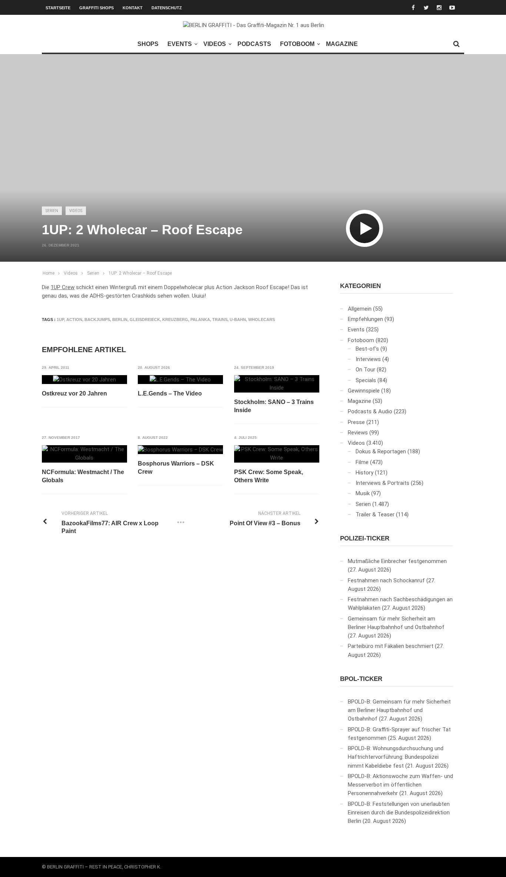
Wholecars (261, 319)
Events (179, 44)
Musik (363, 493)
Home (48, 273)
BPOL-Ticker (361, 678)
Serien (52, 211)
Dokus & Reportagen (381, 451)
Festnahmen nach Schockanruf (386, 580)
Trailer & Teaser (375, 514)
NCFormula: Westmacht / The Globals (83, 476)
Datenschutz (167, 8)
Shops (148, 44)
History (364, 472)
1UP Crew (62, 287)
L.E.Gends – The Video (170, 393)
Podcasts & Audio (370, 411)
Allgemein (360, 308)
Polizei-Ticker (364, 538)
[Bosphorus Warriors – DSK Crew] (180, 449)
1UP (60, 319)
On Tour (365, 369)
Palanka (200, 319)
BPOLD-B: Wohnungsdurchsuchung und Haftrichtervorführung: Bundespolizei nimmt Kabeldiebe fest (395, 757)
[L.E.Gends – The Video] (180, 379)
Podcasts (254, 44)
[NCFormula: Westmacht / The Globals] (84, 454)
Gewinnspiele (364, 390)
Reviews (358, 432)
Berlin (119, 319)
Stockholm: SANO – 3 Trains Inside (274, 406)
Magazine (342, 44)
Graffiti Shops (96, 8)
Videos (214, 44)
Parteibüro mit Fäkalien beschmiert (390, 646)
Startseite (58, 8)
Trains (219, 319)
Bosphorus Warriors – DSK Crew (176, 467)
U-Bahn (238, 319)
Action (74, 319)
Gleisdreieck (145, 319)
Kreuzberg (175, 319)
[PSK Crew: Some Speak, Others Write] (276, 454)
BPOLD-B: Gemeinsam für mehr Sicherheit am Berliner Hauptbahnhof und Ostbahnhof (399, 710)
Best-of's (367, 348)
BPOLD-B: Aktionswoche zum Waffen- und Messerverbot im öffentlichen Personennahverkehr (400, 785)
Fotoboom (297, 44)
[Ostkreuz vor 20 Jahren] (84, 379)
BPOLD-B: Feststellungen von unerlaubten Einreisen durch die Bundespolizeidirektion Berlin (399, 813)
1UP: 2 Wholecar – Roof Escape (140, 273)
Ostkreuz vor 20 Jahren (74, 393)
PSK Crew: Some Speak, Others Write (268, 476)
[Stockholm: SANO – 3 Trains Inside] (276, 384)
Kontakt (133, 8)
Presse (356, 422)
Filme (362, 462)
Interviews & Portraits (382, 483)
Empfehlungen (365, 319)
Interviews (368, 359)
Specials (366, 380)
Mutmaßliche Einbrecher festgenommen (397, 561)
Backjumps (97, 319)
